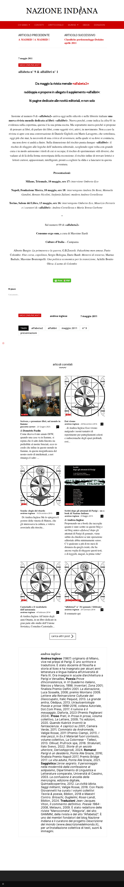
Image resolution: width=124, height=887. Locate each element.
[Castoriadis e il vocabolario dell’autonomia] (40, 582)
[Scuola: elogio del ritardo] (40, 485)
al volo (24, 414)
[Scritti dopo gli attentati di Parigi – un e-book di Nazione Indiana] (85, 485)
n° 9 (84, 328)
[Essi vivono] (85, 396)
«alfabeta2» (80, 83)
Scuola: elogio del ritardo (32, 510)
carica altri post (60, 636)
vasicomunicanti (29, 64)
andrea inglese (58, 316)
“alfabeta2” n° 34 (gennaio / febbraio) (83, 606)
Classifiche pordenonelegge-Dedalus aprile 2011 (84, 41)
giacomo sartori (27, 426)
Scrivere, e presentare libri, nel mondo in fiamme (40, 422)
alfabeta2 (37, 328)
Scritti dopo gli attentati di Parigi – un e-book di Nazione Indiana (85, 512)
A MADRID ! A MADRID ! (33, 39)
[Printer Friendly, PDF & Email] (62, 282)
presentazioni (29, 332)
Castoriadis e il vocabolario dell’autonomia (33, 608)
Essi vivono (70, 421)
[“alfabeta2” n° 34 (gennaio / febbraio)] (85, 582)
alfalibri (52, 328)
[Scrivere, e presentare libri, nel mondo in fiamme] (40, 396)
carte (68, 414)
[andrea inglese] (29, 742)
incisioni (69, 504)
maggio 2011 (69, 328)
